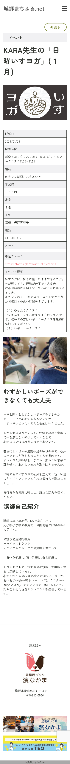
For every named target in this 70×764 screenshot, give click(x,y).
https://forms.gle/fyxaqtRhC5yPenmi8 (31, 263)
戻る (57, 27)
